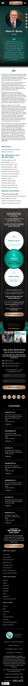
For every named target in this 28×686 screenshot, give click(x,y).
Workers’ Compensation (9, 570)
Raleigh (5, 583)
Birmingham (6, 596)
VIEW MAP (8, 424)
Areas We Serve (13, 645)
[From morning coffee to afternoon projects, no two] (20, 337)
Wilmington (6, 588)
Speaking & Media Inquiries (10, 622)
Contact (20, 656)
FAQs (4, 614)
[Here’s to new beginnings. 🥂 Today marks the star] (8, 337)
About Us (5, 606)
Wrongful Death (7, 562)
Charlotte (5, 580)
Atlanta (5, 593)
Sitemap (15, 674)
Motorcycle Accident (8, 559)
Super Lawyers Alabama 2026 (10, 194)
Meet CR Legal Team (8, 624)
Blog (4, 608)
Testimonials (6, 611)
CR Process (6, 619)
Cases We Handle (17, 642)
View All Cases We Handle (10, 573)
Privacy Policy (8, 674)
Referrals (18, 652)
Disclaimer (20, 674)
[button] (25, 3)
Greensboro (6, 585)
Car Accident (6, 554)
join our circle (14, 387)
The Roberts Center (8, 617)
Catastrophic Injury (8, 565)
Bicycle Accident (7, 567)
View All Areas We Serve (9, 599)
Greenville (5, 591)
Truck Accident (7, 557)
